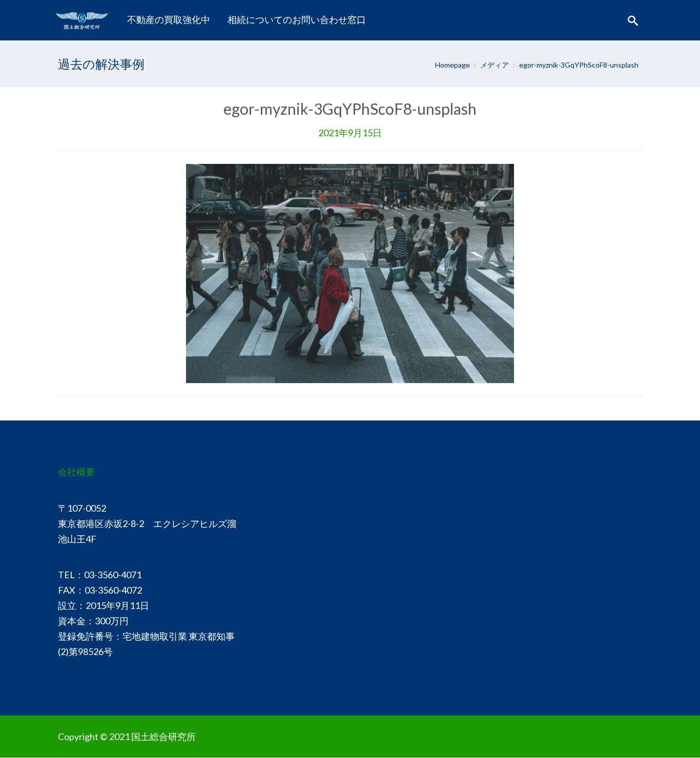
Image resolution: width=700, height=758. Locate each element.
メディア (494, 64)
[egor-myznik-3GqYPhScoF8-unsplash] (350, 272)
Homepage (452, 64)
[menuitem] (168, 20)
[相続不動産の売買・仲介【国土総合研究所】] (84, 20)
